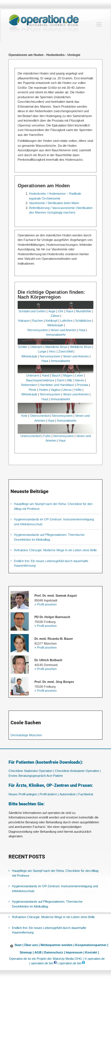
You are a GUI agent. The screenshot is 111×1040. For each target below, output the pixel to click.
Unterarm (32, 375)
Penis (32, 389)
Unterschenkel (30, 436)
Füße (47, 436)
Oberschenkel (40, 415)
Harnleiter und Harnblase (57, 385)
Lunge (42, 351)
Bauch (56, 375)
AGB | (38, 952)
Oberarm (36, 347)
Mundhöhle (83, 311)
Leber (79, 375)
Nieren (79, 380)
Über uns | (32, 945)
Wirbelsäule (55, 325)
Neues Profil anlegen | (24, 794)
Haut (82, 330)
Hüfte (78, 389)
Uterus (67, 389)
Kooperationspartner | (91, 945)
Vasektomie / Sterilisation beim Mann (54, 203)
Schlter (23, 347)
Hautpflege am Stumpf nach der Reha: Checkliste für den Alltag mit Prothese (55, 873)
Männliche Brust (56, 347)
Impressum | (75, 952)
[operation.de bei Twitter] (83, 963)
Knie (24, 415)
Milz (70, 380)
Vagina (55, 389)
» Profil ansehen (45, 604)
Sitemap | (27, 952)
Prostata (82, 385)
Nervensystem (37, 330)
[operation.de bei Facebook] (55, 963)
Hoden (43, 389)
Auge (52, 311)
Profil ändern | (49, 794)
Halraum (24, 320)
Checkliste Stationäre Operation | (31, 771)
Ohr (60, 311)
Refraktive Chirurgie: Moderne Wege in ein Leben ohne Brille (55, 550)
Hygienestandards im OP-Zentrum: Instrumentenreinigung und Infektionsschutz (55, 888)
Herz (52, 351)
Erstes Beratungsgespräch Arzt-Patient (36, 775)
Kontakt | (92, 952)
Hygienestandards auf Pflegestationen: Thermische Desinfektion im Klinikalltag (47, 904)
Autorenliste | (68, 794)
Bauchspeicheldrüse (40, 380)
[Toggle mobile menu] (99, 24)
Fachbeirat (85, 794)
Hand (45, 375)
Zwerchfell (65, 351)
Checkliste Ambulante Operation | (78, 771)
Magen (68, 375)
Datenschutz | (54, 952)
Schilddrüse (83, 320)
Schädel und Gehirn (32, 311)
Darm (61, 380)
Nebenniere (29, 385)
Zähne (55, 315)
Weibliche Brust (80, 347)
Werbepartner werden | (57, 945)
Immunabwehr (56, 334)
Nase (69, 311)
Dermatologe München (26, 735)
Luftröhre (66, 320)
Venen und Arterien (63, 330)
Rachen (37, 320)
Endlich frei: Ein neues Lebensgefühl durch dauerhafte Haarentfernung (49, 930)
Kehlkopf (51, 320)
